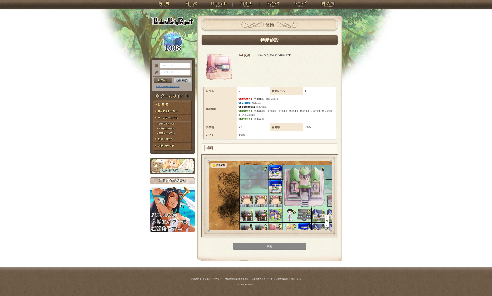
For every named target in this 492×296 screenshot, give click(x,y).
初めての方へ (172, 139)
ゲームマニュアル (172, 118)
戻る (269, 246)
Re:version (296, 279)
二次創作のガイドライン (262, 279)
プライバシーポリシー (212, 279)
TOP (164, 5)
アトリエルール (172, 128)
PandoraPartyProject (172, 21)
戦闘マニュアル (172, 133)
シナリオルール (172, 123)
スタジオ (273, 5)
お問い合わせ (172, 146)
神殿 (191, 5)
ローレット (218, 5)
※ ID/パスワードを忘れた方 (168, 87)
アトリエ (246, 5)
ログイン (163, 80)
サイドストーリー (172, 111)
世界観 (172, 104)
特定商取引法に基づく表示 (236, 279)
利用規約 (195, 279)
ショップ (300, 5)
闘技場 (328, 5)
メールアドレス (155, 66)
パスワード (155, 72)
